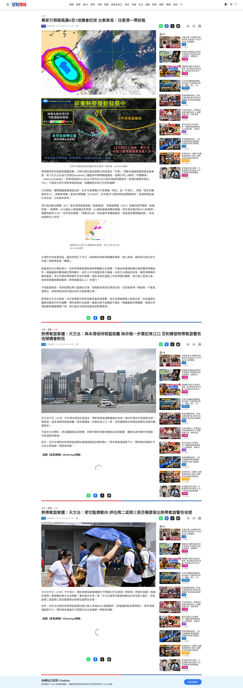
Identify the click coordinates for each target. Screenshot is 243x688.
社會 (184, 44)
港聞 (49, 329)
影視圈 (184, 59)
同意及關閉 (192, 682)
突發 (184, 102)
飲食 (184, 131)
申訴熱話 (185, 160)
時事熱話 (185, 88)
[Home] (19, 4)
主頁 (43, 16)
